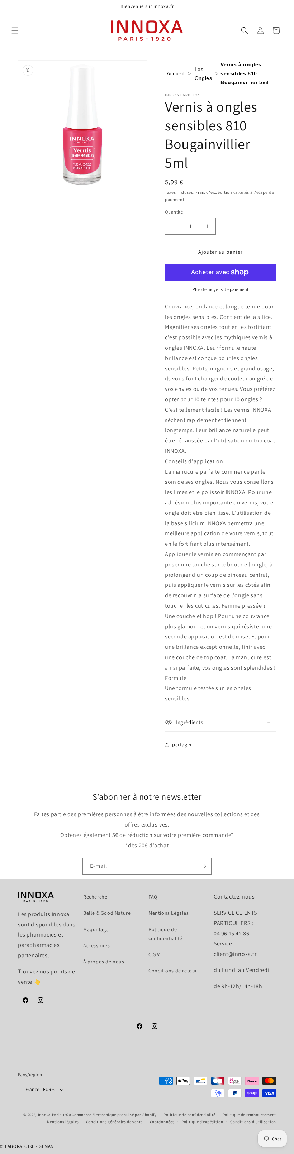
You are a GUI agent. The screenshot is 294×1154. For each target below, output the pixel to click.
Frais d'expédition (213, 192)
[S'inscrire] (203, 866)
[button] (15, 30)
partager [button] (182, 744)
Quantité (174, 212)
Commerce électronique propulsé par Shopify (114, 1114)
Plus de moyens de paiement (221, 289)
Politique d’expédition (202, 1121)
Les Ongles (203, 73)
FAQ (152, 897)
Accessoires (96, 945)
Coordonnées (162, 1121)
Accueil (175, 73)
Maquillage (96, 929)
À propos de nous (103, 961)
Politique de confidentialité (165, 934)
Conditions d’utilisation (253, 1121)
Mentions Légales (168, 913)
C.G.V (154, 954)
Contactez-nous (234, 896)
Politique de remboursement (249, 1114)
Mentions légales (63, 1121)
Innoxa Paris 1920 (54, 1114)
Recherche (95, 897)
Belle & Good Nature (107, 913)
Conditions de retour (172, 970)
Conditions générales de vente (114, 1121)
